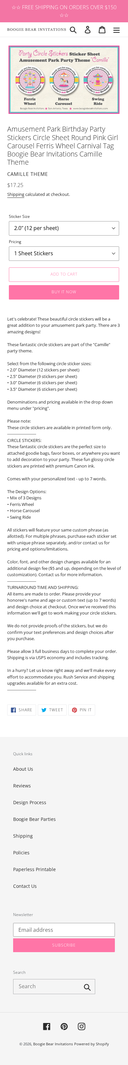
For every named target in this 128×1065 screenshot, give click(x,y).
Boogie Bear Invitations (53, 1043)
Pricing (15, 241)
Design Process (29, 802)
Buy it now (64, 292)
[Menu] (116, 29)
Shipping (15, 194)
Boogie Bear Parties (34, 819)
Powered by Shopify (91, 1043)
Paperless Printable (34, 869)
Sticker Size (19, 216)
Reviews (22, 786)
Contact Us (25, 886)
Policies (21, 852)
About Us (23, 769)
